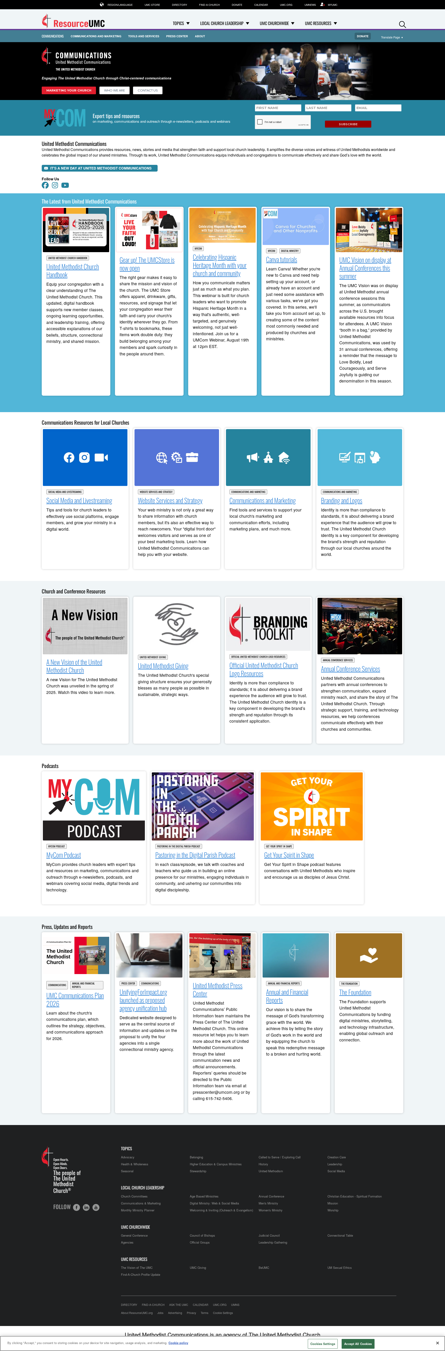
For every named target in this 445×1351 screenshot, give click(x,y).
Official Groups (200, 1242)
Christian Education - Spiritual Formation (354, 1196)
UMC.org (286, 4)
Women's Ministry (271, 1210)
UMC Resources (134, 1259)
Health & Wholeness (134, 1164)
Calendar (261, 4)
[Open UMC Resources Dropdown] (335, 23)
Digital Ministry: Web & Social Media (214, 1203)
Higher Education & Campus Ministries (216, 1164)
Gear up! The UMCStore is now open (147, 264)
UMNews (310, 4)
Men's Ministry (268, 1203)
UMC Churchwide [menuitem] (274, 23)
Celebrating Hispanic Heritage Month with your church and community (220, 265)
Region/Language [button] (120, 4)
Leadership (334, 1164)
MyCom (198, 248)
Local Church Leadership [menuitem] (222, 23)
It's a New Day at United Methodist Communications (101, 168)
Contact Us (148, 90)
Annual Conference (271, 1196)
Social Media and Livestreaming (65, 492)
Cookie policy (178, 1343)
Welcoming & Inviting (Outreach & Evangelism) (221, 1210)
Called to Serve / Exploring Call (280, 1157)
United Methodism (271, 1171)
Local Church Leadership (142, 1187)
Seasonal (127, 1171)
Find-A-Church (209, 4)
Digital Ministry (290, 251)
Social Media (336, 1171)
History (263, 1164)
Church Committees (134, 1196)
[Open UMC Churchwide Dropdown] (292, 23)
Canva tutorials (281, 259)
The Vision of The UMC (137, 1267)
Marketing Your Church (68, 90)
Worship (332, 1210)
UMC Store (152, 4)
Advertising (175, 1312)
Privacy (191, 1312)
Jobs (160, 1312)
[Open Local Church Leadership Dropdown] (247, 23)
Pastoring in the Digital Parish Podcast (178, 846)
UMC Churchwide (135, 1227)
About (200, 36)
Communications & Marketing (141, 1203)
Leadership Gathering (273, 1242)
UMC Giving (198, 1267)
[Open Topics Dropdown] (188, 23)
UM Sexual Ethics (339, 1267)
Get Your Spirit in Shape (279, 846)
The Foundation (349, 983)
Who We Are (114, 90)
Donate (237, 4)
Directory (179, 4)
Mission (332, 1203)
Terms (204, 1312)
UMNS (235, 1304)
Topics (126, 1148)
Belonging (196, 1157)
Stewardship (198, 1171)
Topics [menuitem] (178, 23)
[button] (402, 23)
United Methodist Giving (153, 657)
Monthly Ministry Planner (137, 1210)
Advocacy (127, 1157)
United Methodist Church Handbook (67, 258)
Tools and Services (143, 36)
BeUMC (264, 1267)
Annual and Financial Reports (83, 985)
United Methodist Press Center (217, 989)
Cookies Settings (322, 1344)
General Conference (134, 1235)
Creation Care (336, 1157)
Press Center (177, 36)
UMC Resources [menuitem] (318, 23)
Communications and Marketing (96, 36)
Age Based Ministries (204, 1196)
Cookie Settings (223, 1312)
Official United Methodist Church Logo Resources (258, 656)
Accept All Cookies (358, 1344)
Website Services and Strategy (156, 492)
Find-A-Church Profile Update (140, 1274)
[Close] (437, 1343)
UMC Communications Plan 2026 (75, 999)
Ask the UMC (178, 1304)
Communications (53, 36)
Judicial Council (269, 1235)
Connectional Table (340, 1235)
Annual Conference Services (338, 660)
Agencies (127, 1242)
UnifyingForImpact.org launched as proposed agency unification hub (143, 1000)
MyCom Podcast (56, 846)
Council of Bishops (202, 1235)
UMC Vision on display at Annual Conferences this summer (365, 268)
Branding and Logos (341, 500)
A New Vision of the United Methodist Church (74, 666)
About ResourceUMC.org (137, 1312)
